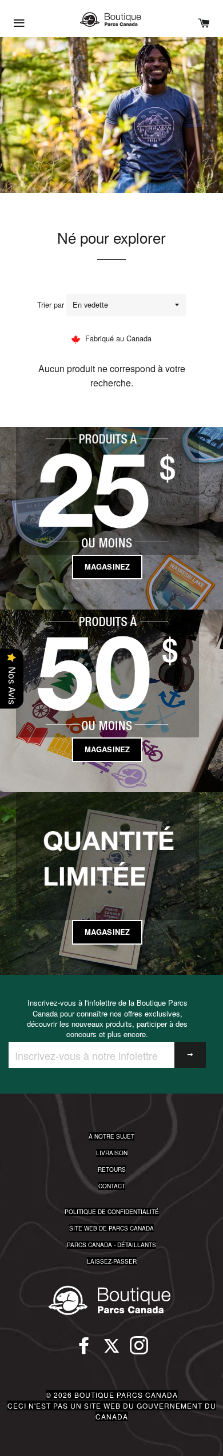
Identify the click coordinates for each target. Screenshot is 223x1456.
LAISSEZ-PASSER (112, 1261)
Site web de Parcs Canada (111, 1228)
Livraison (112, 1153)
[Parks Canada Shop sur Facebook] (84, 1350)
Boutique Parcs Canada (126, 1394)
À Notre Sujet (111, 1136)
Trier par (50, 304)
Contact (111, 1186)
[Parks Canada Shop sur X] (111, 1350)
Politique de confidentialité (112, 1212)
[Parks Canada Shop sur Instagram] (139, 1350)
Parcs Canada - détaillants (111, 1245)
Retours (112, 1169)
